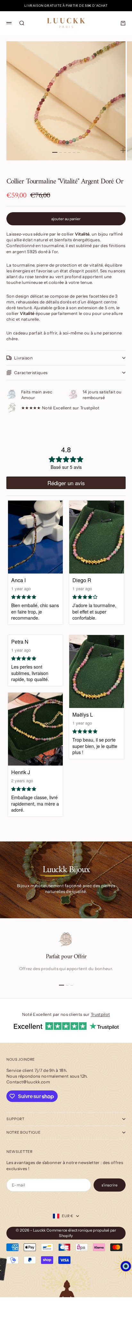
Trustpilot (100, 1014)
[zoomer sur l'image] (123, 150)
